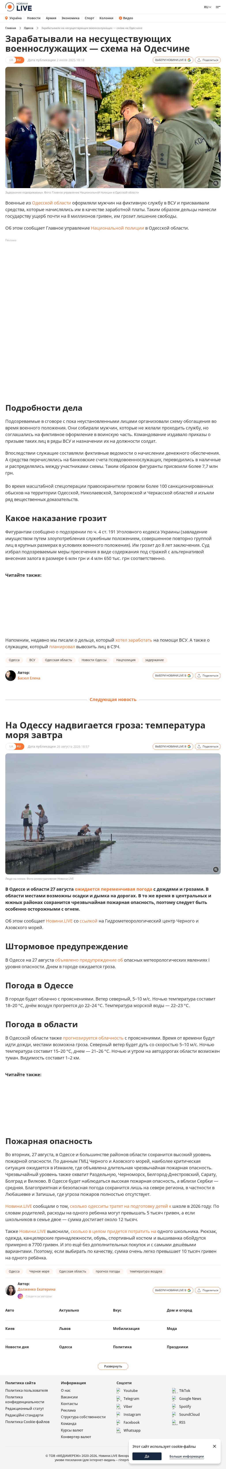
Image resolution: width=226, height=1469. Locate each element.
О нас (66, 1390)
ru (206, 7)
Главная (10, 28)
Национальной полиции (117, 228)
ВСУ (32, 660)
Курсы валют (72, 1430)
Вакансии (69, 1397)
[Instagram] (20, 1296)
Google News (190, 1398)
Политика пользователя (26, 1390)
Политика (122, 1346)
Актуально (69, 1310)
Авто (9, 1310)
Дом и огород (179, 1310)
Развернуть (113, 1366)
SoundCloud (189, 1414)
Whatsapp (132, 1430)
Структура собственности (83, 1416)
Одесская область (58, 660)
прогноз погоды (108, 1271)
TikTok (184, 1390)
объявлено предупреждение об (89, 960)
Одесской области (51, 203)
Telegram (131, 1398)
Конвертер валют (76, 1436)
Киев (10, 1328)
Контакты (69, 1403)
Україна (15, 18)
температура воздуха (146, 1271)
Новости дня (17, 1346)
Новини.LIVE (59, 921)
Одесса (28, 28)
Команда (68, 1423)
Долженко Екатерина (36, 1289)
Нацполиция (126, 660)
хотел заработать (133, 640)
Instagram (132, 1414)
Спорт (89, 18)
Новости (34, 18)
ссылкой (89, 921)
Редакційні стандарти (24, 1415)
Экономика (70, 18)
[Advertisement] (85, 254)
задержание (154, 660)
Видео (128, 18)
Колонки (106, 18)
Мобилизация (126, 1328)
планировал (62, 647)
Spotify (185, 1406)
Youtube (131, 1390)
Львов (65, 1328)
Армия (51, 18)
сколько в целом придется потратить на (114, 1231)
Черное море (39, 1271)
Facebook (132, 1422)
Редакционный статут (24, 1408)
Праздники (177, 1346)
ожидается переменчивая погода (113, 889)
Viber (128, 1406)
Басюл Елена (29, 678)
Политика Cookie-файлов (27, 1421)
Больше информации (187, 1456)
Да (147, 1456)
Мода (172, 1328)
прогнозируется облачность (93, 1038)
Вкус (117, 1310)
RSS (182, 1422)
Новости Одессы (94, 660)
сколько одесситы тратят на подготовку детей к (121, 1206)
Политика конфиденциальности (24, 1399)
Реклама (68, 1410)
